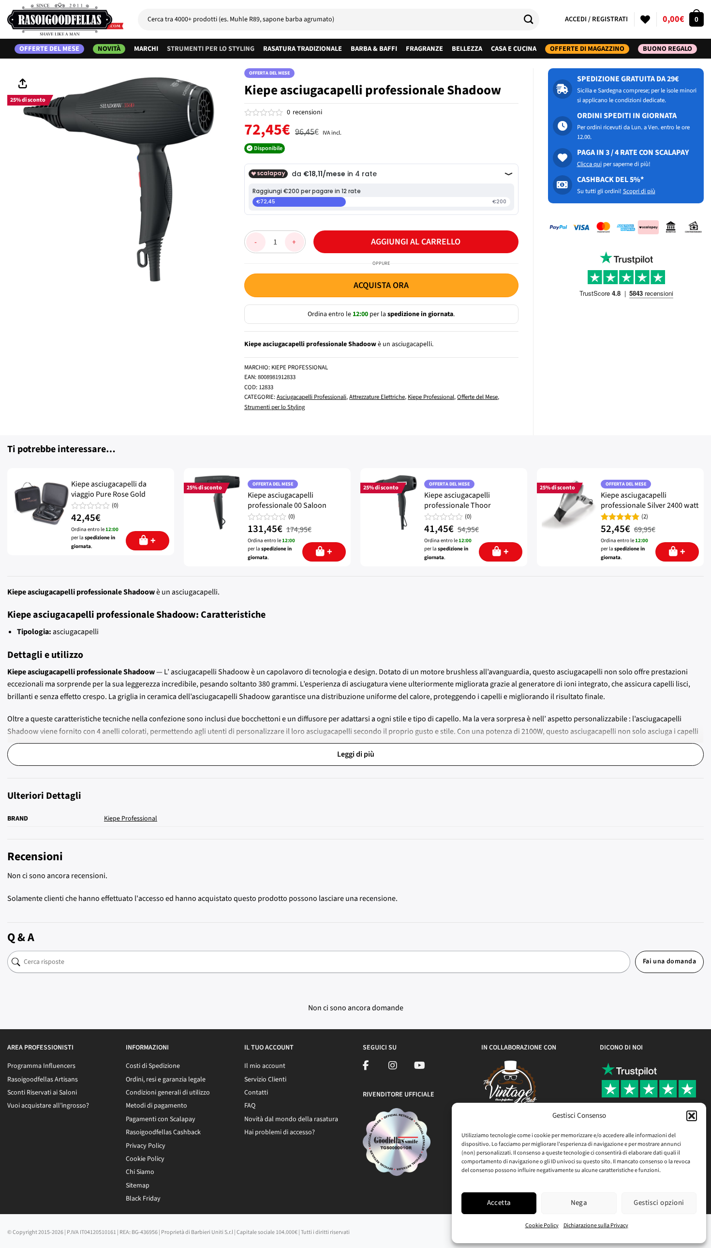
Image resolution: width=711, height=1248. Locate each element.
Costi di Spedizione (153, 1066)
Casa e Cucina (513, 49)
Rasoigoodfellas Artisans (42, 1079)
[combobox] (338, 19)
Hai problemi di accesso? (279, 1132)
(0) (115, 506)
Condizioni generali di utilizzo (168, 1092)
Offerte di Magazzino (587, 49)
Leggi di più (355, 754)
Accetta (499, 1203)
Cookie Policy (542, 1225)
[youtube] (419, 1067)
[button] (691, 1116)
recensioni (304, 112)
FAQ (249, 1106)
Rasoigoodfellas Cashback (163, 1132)
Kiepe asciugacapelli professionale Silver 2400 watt (649, 500)
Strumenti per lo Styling (210, 49)
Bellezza (467, 49)
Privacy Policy (145, 1146)
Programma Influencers (41, 1066)
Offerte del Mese (49, 49)
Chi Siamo (140, 1172)
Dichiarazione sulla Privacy (595, 1225)
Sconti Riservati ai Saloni (42, 1092)
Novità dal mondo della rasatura (291, 1119)
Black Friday (143, 1198)
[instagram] (392, 1067)
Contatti (256, 1092)
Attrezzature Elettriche (377, 397)
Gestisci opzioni (659, 1203)
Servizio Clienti (265, 1079)
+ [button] (153, 541)
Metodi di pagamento (156, 1106)
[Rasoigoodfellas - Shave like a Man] (65, 19)
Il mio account (264, 1066)
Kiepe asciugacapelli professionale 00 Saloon (287, 500)
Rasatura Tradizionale (302, 49)
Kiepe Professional (431, 397)
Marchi (146, 49)
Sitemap (137, 1185)
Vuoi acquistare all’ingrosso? (48, 1106)
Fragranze (424, 49)
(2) (644, 517)
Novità (109, 49)
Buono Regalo (667, 49)
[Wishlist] (645, 19)
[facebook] (366, 1067)
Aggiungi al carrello (415, 242)
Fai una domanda (669, 961)
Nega (579, 1203)
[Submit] (532, 19)
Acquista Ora (381, 285)
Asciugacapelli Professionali (311, 397)
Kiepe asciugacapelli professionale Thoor (457, 500)
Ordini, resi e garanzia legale (166, 1079)
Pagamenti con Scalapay (160, 1119)
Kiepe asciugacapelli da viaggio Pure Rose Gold (109, 489)
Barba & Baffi (374, 49)
